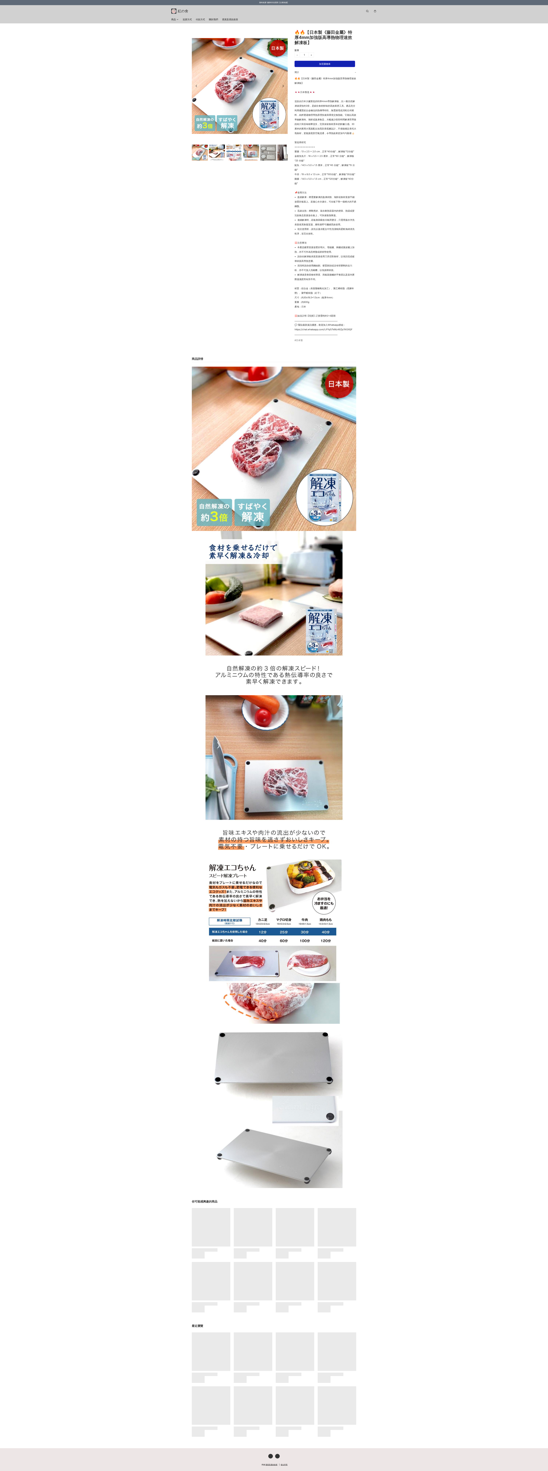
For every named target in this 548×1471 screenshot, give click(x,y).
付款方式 (200, 19)
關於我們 (213, 19)
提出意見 (284, 1465)
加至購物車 (325, 63)
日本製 (299, 340)
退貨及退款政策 (230, 19)
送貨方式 (187, 19)
